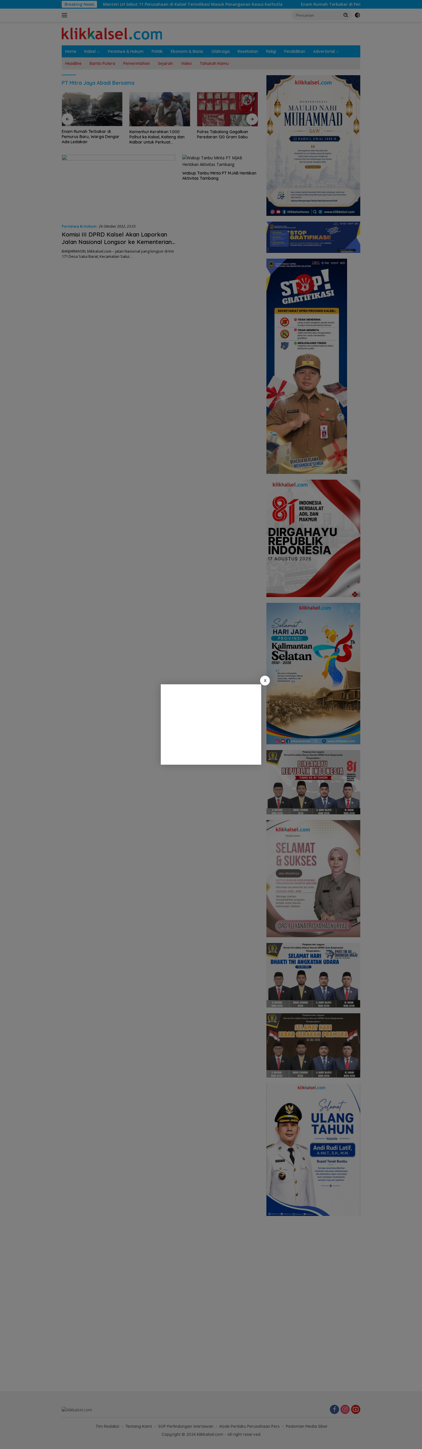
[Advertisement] (211, 724)
